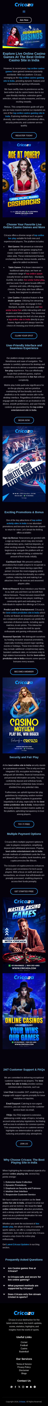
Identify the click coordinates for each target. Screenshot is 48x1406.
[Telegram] (35, 1386)
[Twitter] (19, 1386)
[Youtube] (27, 1386)
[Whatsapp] (11, 1386)
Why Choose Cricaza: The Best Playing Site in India (24, 1161)
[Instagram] (23, 1386)
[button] (24, 11)
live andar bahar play (33, 280)
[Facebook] (15, 1386)
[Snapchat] (31, 1386)
